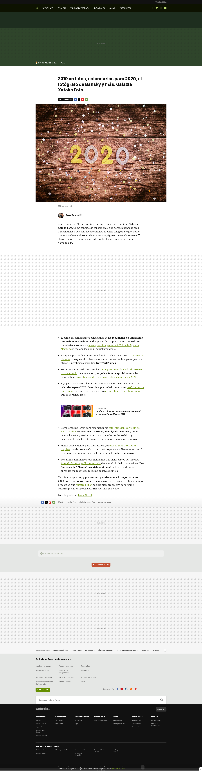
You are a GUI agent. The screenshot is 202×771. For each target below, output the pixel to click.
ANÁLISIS (62, 8)
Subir (159, 709)
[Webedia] (160, 1)
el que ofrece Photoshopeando (122, 391)
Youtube (165, 8)
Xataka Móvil (41, 723)
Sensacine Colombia (78, 754)
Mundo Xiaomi (41, 735)
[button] (73, 214)
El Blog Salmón (156, 720)
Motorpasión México (117, 751)
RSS (131, 688)
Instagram (161, 8)
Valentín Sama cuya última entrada (81, 463)
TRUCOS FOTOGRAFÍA (79, 8)
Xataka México (41, 750)
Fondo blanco (77, 650)
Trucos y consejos (66, 666)
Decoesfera (136, 723)
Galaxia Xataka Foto (87, 502)
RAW (83, 681)
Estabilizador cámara (60, 650)
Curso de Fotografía (66, 677)
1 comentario (67, 99)
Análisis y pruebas (43, 666)
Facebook (152, 8)
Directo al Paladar (100, 720)
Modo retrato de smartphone (128, 650)
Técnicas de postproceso (64, 671)
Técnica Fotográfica (88, 677)
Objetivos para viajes (106, 650)
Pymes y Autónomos (155, 724)
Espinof (77, 723)
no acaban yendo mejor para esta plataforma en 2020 (106, 377)
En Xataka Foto (101, 408)
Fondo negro (90, 650)
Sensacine (78, 720)
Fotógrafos (85, 666)
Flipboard (156, 8)
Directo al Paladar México (100, 751)
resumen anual (105, 502)
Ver (102, 565)
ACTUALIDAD (47, 8)
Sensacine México (81, 750)
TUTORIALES (99, 8)
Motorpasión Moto (119, 723)
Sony (56, 63)
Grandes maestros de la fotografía (44, 682)
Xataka (38, 720)
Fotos (63, 63)
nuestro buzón (84, 484)
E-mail (86, 99)
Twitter (79, 99)
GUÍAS (112, 8)
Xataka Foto (71, 502)
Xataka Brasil (41, 753)
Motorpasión (117, 720)
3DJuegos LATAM (61, 750)
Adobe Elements (65, 681)
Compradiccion (137, 727)
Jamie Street (85, 495)
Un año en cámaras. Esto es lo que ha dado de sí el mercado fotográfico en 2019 (118, 412)
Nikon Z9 (156, 650)
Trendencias (136, 720)
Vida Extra (59, 723)
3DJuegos (59, 720)
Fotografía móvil (42, 670)
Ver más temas (43, 690)
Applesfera (40, 727)
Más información (118, 768)
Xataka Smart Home (41, 731)
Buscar (162, 700)
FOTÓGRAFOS (125, 8)
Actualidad (85, 670)
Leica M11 (145, 650)
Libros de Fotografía (44, 677)
